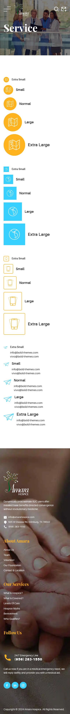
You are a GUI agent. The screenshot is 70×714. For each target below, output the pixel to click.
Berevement (10, 613)
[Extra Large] (14, 145)
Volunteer (9, 560)
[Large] (13, 122)
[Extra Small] (6, 79)
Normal (25, 104)
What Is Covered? (13, 598)
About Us (9, 549)
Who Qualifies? (12, 618)
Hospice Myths (12, 608)
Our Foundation (12, 565)
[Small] (8, 90)
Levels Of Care (12, 603)
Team (7, 555)
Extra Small (18, 79)
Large (29, 122)
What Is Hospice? (13, 593)
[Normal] (10, 103)
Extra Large (39, 145)
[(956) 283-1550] (8, 658)
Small (20, 90)
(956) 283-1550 (28, 659)
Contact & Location (14, 570)
